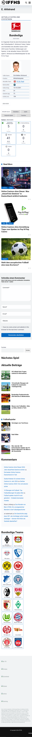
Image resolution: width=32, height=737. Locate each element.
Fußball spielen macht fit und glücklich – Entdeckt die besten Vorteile (13, 498)
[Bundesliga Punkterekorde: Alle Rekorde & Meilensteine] (5, 402)
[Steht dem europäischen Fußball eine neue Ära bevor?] (16, 249)
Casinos (5, 187)
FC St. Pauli (20, 81)
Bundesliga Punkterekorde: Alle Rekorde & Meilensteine (21, 395)
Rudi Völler (15, 434)
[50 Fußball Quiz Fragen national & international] (5, 379)
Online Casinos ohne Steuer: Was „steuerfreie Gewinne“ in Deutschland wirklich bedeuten (15, 193)
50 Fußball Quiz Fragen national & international (19, 372)
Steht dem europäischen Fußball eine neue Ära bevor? (15, 263)
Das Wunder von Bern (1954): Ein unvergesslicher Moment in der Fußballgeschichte (15, 507)
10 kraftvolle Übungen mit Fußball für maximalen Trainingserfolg (20, 384)
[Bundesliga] (16, 31)
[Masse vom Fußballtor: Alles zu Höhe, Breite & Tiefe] (5, 413)
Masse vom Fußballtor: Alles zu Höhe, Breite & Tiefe (21, 407)
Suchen (3, 347)
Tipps (11, 187)
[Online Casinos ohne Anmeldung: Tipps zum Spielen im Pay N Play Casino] (16, 214)
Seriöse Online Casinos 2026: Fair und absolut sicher (16, 483)
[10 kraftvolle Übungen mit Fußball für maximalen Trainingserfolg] (5, 390)
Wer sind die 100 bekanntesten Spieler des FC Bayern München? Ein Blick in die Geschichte (21, 448)
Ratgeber (5, 259)
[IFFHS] (10, 2)
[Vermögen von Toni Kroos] (5, 430)
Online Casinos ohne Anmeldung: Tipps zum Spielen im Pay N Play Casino (15, 229)
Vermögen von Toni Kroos (20, 423)
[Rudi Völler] (5, 442)
